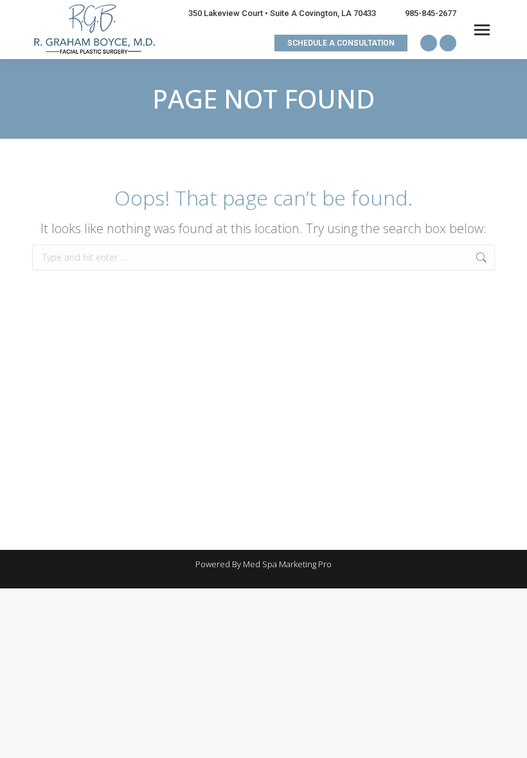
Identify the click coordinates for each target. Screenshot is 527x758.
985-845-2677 (430, 13)
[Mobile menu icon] (482, 29)
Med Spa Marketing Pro (287, 564)
